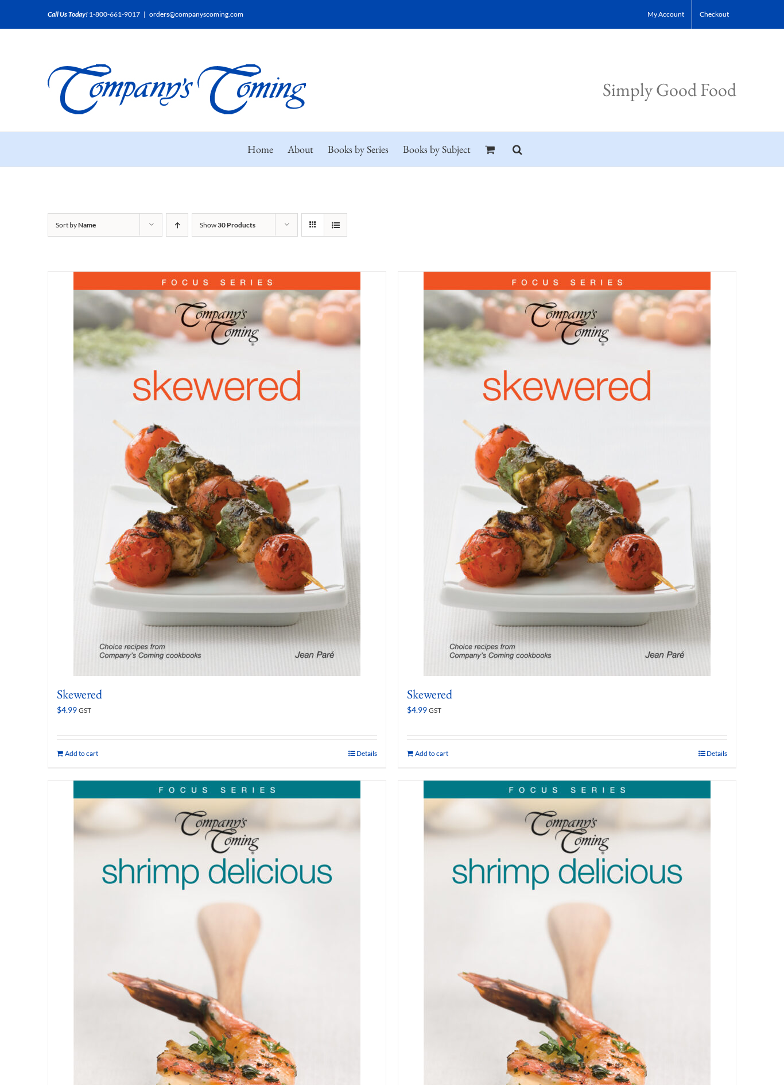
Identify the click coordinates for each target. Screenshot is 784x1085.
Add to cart (81, 753)
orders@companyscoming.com (196, 14)
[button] (517, 149)
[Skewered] (217, 474)
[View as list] (335, 225)
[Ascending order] (177, 225)
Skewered (79, 694)
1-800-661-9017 (114, 14)
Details (366, 753)
